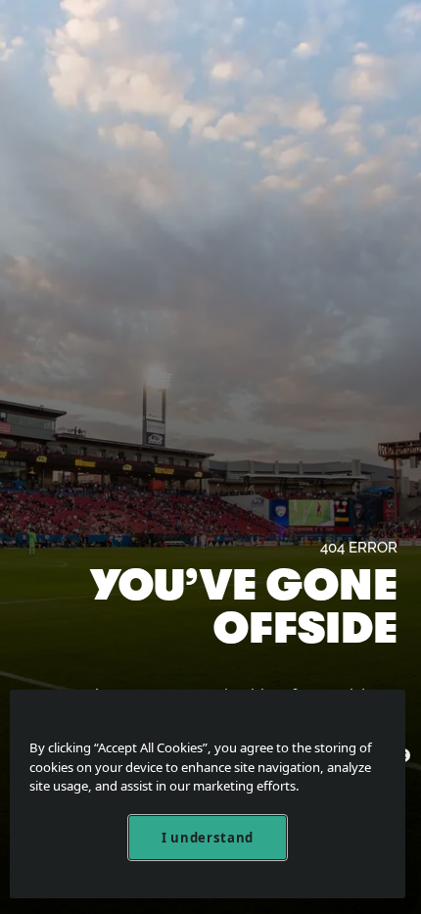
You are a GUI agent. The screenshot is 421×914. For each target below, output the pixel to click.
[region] (207, 794)
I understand (208, 837)
